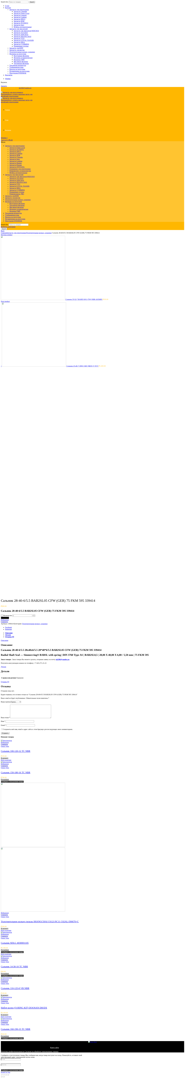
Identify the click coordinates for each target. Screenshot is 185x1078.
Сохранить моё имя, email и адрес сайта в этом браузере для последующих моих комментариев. (38, 729)
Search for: (4, 2)
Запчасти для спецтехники (19, 9)
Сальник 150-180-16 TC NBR (15, 772)
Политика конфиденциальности (12, 1051)
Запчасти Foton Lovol (21, 13)
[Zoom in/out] (8, 1074)
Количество (7, 615)
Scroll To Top (5, 1072)
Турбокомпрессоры (16, 67)
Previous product (6, 235)
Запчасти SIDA (19, 42)
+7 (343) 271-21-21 (8, 88)
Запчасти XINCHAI (21, 35)
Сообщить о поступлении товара (12, 781)
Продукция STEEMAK (17, 73)
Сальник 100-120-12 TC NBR (15, 751)
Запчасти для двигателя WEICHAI (26, 31)
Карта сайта (54, 1047)
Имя (3, 721)
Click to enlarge (6, 595)
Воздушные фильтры (21, 56)
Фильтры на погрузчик (17, 54)
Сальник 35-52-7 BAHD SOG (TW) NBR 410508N (84, 299)
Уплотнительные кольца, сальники (22, 52)
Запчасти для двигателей (18, 29)
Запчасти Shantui (15, 163)
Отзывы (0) (9, 637)
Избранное (5, 620)
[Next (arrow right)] (4, 1076)
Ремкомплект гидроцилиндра (20, 171)
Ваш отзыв (5, 717)
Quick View (5, 746)
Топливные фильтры (21, 63)
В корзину (5, 618)
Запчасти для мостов (17, 50)
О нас (7, 6)
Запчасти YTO (19, 38)
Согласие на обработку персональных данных (41, 1051)
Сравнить (4, 622)
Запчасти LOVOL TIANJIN (24, 40)
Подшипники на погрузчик (19, 71)
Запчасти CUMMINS (21, 44)
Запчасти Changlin (20, 11)
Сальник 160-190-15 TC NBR (15, 1029)
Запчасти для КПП (16, 48)
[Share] (4, 1074)
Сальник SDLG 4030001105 (15, 942)
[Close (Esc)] (2, 1074)
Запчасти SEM (19, 21)
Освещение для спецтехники (20, 169)
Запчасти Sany (19, 25)
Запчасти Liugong (20, 15)
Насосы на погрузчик (17, 69)
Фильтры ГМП (19, 60)
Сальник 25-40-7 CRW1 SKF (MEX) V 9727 (82, 366)
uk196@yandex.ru (25, 88)
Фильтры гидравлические (23, 58)
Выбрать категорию (8, 227)
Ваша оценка (5, 702)
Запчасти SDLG (19, 19)
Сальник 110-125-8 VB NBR (15, 988)
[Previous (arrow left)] (2, 1076)
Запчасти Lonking (20, 17)
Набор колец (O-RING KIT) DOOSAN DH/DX (24, 1007)
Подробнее (5, 779)
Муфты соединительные (23, 27)
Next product (5, 301)
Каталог (8, 8)
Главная (7, 110)
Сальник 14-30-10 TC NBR (14, 966)
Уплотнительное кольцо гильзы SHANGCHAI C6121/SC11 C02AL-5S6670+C (40, 921)
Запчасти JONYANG (17, 167)
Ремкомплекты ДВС (16, 194)
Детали (8, 635)
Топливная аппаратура (17, 65)
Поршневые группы (21, 46)
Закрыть (4, 86)
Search (32, 2)
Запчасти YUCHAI (21, 33)
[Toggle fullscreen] (6, 1074)
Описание (9, 633)
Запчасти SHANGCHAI (22, 36)
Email (3, 725)
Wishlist (7, 79)
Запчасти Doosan (15, 165)
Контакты (8, 75)
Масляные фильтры (21, 61)
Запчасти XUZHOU (21, 23)
